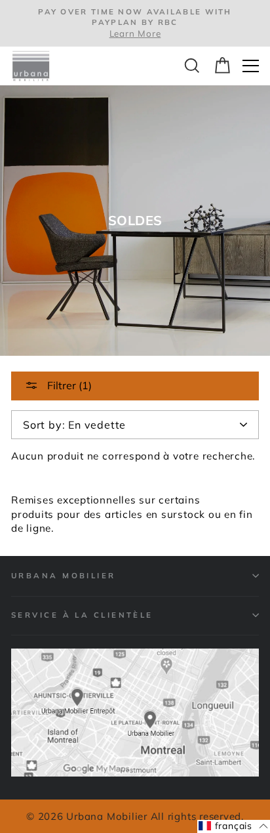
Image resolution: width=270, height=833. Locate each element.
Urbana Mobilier (63, 575)
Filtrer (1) (68, 385)
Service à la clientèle (82, 615)
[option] (135, 23)
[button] (233, 826)
